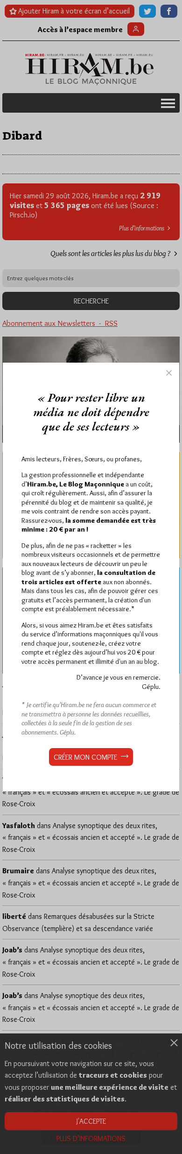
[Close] (169, 373)
